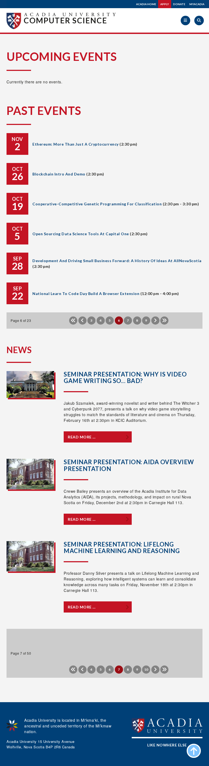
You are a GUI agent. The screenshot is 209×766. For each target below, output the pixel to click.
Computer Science (65, 20)
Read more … (82, 437)
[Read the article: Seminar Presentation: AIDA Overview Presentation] (30, 474)
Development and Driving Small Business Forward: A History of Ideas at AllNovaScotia (117, 260)
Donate (179, 4)
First (73, 320)
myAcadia (196, 4)
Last (164, 320)
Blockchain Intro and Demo (58, 174)
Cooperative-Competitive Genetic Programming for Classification (97, 204)
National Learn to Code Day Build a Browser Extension (85, 293)
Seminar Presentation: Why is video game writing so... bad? (125, 377)
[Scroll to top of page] (194, 751)
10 (146, 669)
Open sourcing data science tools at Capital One (80, 233)
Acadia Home (146, 4)
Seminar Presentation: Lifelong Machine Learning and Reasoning (122, 547)
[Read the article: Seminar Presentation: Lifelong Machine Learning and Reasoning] (30, 556)
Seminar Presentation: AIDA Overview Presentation (129, 465)
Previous (82, 320)
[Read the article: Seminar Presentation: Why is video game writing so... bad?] (30, 384)
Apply (164, 4)
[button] (185, 20)
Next (155, 320)
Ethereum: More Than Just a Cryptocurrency (75, 144)
